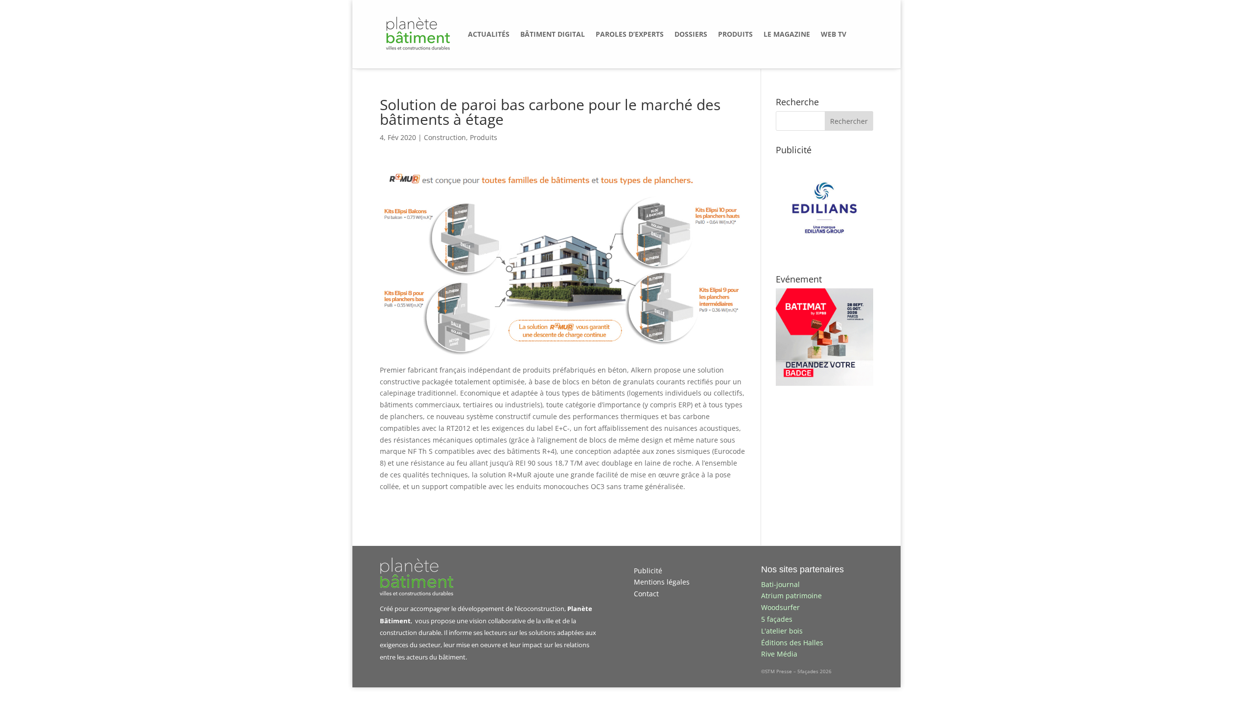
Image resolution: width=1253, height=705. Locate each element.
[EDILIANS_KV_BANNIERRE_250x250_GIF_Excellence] (824, 253)
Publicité (648, 570)
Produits (483, 137)
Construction (445, 137)
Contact (646, 593)
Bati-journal (780, 584)
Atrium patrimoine (791, 595)
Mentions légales (662, 582)
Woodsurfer (780, 607)
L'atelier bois (782, 630)
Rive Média (779, 653)
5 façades (776, 619)
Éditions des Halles (792, 642)
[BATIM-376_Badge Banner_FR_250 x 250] (824, 383)
